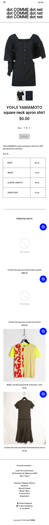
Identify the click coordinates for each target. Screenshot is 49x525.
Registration (24, 496)
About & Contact (24, 488)
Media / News (24, 491)
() (40, 2)
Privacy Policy (24, 493)
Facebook (25, 508)
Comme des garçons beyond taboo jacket (24, 270)
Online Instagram (25, 503)
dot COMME (30, 520)
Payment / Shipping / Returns (24, 483)
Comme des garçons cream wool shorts (24, 322)
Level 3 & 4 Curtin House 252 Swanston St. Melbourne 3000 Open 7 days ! (24, 473)
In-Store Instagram (26, 506)
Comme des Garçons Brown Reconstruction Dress (24, 448)
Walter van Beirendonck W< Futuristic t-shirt (24, 385)
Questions (24, 486)
